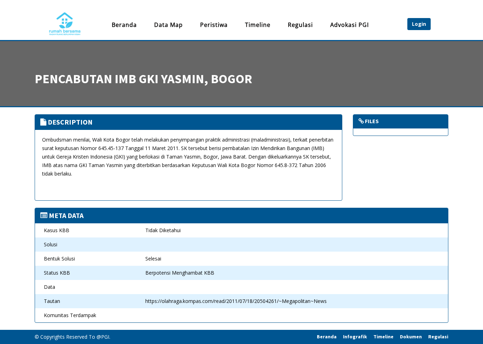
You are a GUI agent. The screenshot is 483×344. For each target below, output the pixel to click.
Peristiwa (214, 25)
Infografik (355, 336)
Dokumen (411, 336)
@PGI (103, 336)
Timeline (257, 25)
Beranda (124, 25)
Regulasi (300, 25)
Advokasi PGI (349, 25)
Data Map (168, 25)
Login (419, 24)
